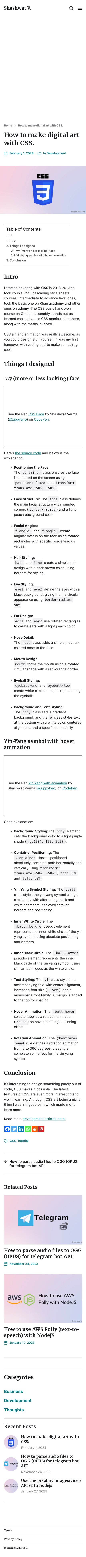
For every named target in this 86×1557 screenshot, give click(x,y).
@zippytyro (18, 419)
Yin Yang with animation (47, 783)
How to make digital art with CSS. (40, 125)
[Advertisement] (43, 69)
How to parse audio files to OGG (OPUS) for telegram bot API (43, 1253)
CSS (13, 1141)
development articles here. (44, 1119)
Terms (8, 1530)
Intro (12, 240)
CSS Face (36, 414)
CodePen (41, 419)
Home (8, 125)
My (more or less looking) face (35, 250)
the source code (28, 453)
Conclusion (18, 260)
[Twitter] (14, 1129)
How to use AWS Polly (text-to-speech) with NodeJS (42, 1332)
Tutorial (23, 1141)
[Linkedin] (21, 1129)
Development (56, 153)
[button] (71, 8)
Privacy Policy (13, 1539)
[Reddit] (35, 1129)
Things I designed (22, 246)
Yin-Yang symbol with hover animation (41, 255)
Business (13, 1391)
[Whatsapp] (28, 1129)
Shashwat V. (17, 8)
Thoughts (14, 1409)
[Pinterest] (41, 1129)
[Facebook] (7, 1129)
